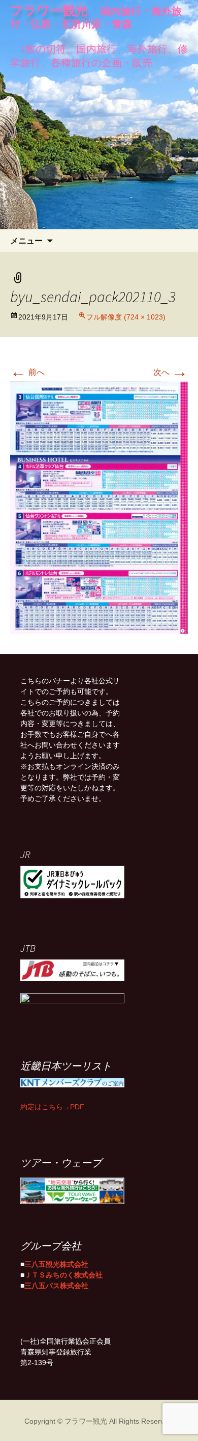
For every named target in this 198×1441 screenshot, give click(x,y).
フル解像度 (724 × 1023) (126, 315)
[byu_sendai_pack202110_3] (99, 507)
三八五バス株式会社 (56, 1284)
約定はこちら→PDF (52, 1105)
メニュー (26, 240)
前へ (27, 371)
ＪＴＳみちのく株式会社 (63, 1273)
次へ (170, 371)
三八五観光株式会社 (56, 1263)
